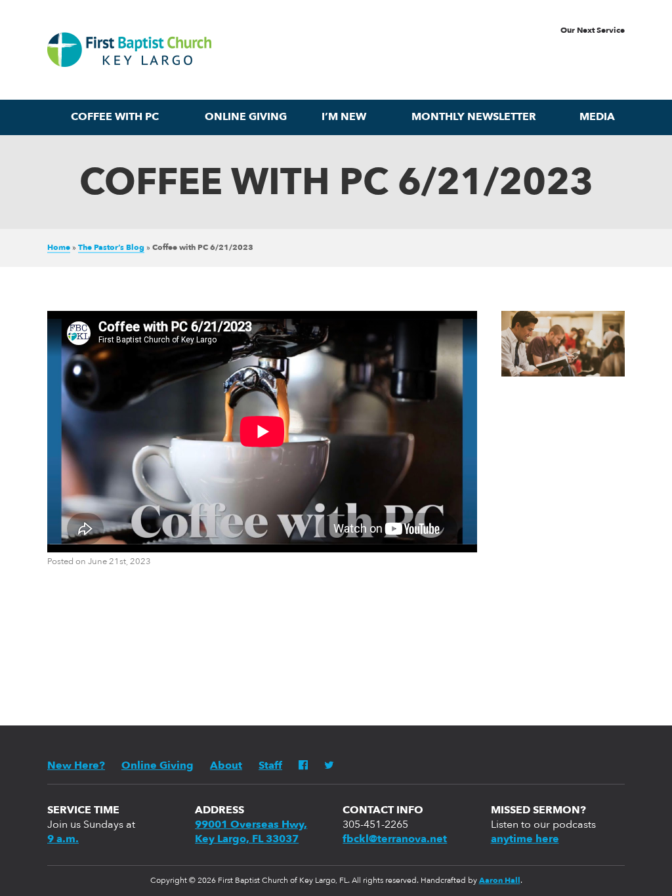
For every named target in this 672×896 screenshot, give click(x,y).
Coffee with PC (115, 117)
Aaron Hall (499, 881)
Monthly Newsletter (473, 117)
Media (597, 117)
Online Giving (246, 117)
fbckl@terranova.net (395, 839)
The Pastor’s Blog (111, 248)
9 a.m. (63, 839)
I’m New (344, 117)
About (226, 766)
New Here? (76, 766)
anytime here (525, 839)
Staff (270, 766)
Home (58, 248)
